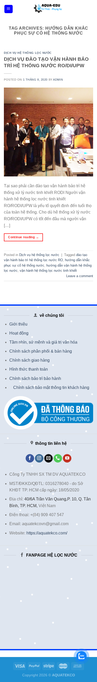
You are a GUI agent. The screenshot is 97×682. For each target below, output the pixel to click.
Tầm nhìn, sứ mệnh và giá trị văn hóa (43, 342)
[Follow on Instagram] (39, 458)
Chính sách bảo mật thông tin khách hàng (51, 387)
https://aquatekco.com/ (46, 533)
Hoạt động (18, 333)
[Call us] (58, 458)
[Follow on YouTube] (67, 458)
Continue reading (23, 237)
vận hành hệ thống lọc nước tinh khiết (48, 270)
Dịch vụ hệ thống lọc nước (28, 52)
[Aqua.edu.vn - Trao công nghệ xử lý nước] (48, 9)
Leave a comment (79, 276)
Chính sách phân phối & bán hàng (40, 351)
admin (58, 79)
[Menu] (8, 9)
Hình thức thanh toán (28, 369)
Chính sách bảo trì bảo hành (35, 378)
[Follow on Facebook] (30, 458)
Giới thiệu (18, 324)
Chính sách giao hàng (29, 360)
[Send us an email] (48, 458)
